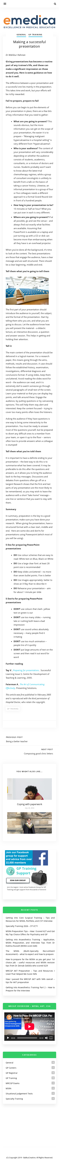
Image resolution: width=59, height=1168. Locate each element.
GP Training (35, 34)
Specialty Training (14, 1098)
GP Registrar (12, 1073)
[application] (29, 1026)
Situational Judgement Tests (19, 1093)
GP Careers (11, 1067)
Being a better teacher (17, 741)
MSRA (8, 1088)
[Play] (8, 1037)
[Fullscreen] (51, 1037)
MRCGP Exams (12, 1083)
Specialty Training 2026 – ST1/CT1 (22, 926)
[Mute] (46, 1037)
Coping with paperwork (29, 804)
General (21, 34)
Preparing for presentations (26, 670)
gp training (12, 709)
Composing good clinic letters (38, 753)
